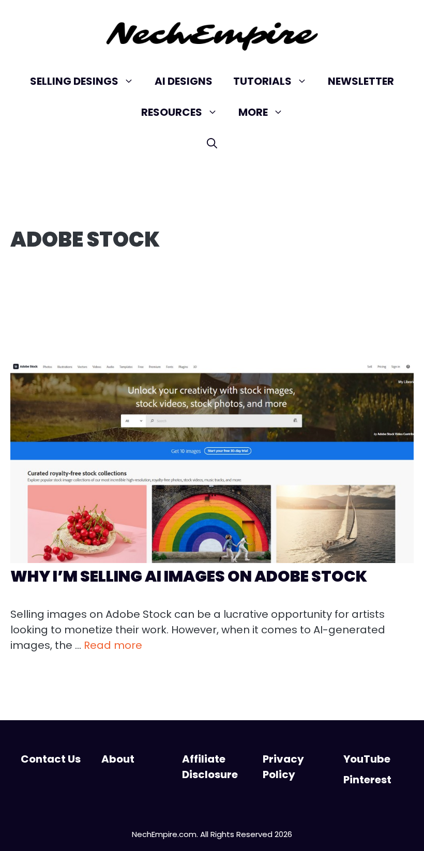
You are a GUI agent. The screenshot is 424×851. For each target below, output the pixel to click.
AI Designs (184, 81)
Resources (171, 112)
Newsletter (361, 81)
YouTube (366, 759)
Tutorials (262, 81)
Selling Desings (74, 81)
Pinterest (367, 779)
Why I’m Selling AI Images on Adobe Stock (188, 576)
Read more (113, 645)
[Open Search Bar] (212, 143)
